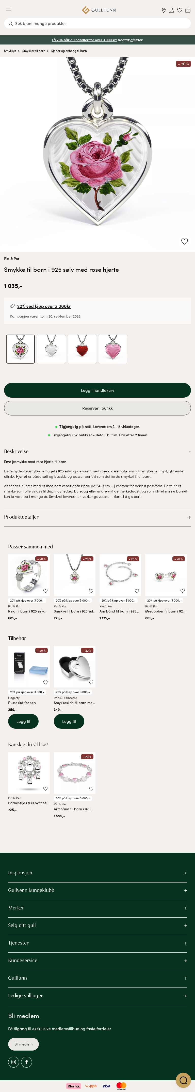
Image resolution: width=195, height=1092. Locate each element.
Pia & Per (11, 258)
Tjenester (18, 943)
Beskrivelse (16, 451)
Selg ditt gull (22, 925)
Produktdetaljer (21, 517)
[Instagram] (13, 1062)
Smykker (10, 51)
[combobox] (97, 23)
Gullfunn (17, 978)
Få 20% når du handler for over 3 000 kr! (84, 39)
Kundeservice (22, 960)
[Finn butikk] (164, 10)
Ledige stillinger (25, 995)
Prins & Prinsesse (65, 698)
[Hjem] (99, 10)
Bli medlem (23, 1044)
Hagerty (14, 698)
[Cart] (188, 10)
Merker (16, 908)
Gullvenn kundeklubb (31, 890)
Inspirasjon (20, 873)
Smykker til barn (33, 51)
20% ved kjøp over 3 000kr (44, 306)
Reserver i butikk (97, 408)
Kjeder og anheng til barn (69, 51)
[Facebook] (26, 1062)
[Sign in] (172, 10)
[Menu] (10, 10)
